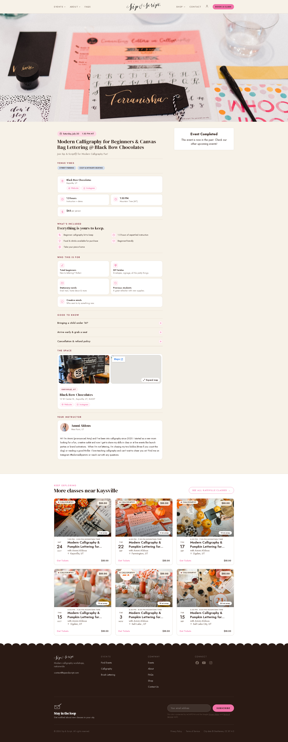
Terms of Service (193, 731)
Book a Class (223, 6)
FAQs (88, 6)
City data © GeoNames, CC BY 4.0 (219, 731)
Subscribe (223, 708)
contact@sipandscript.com (66, 672)
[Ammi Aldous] (64, 427)
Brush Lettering (108, 674)
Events (58, 6)
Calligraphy (106, 668)
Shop (179, 6)
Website (74, 188)
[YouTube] (204, 663)
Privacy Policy (214, 714)
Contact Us (153, 686)
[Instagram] (211, 663)
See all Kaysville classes (211, 490)
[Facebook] (197, 663)
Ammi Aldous (81, 426)
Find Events (106, 662)
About (74, 6)
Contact (195, 6)
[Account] (207, 6)
